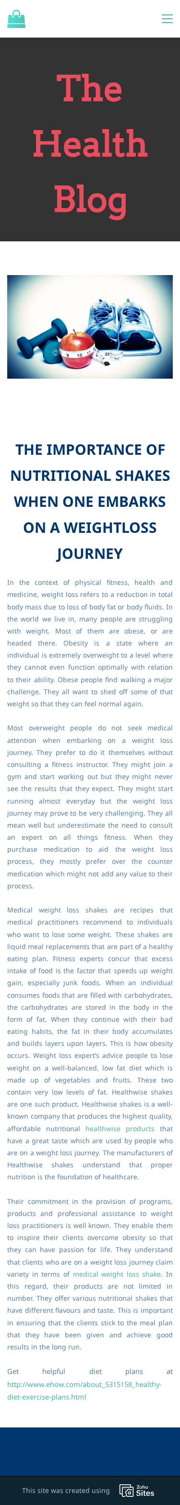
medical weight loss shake (117, 1274)
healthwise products (120, 1128)
